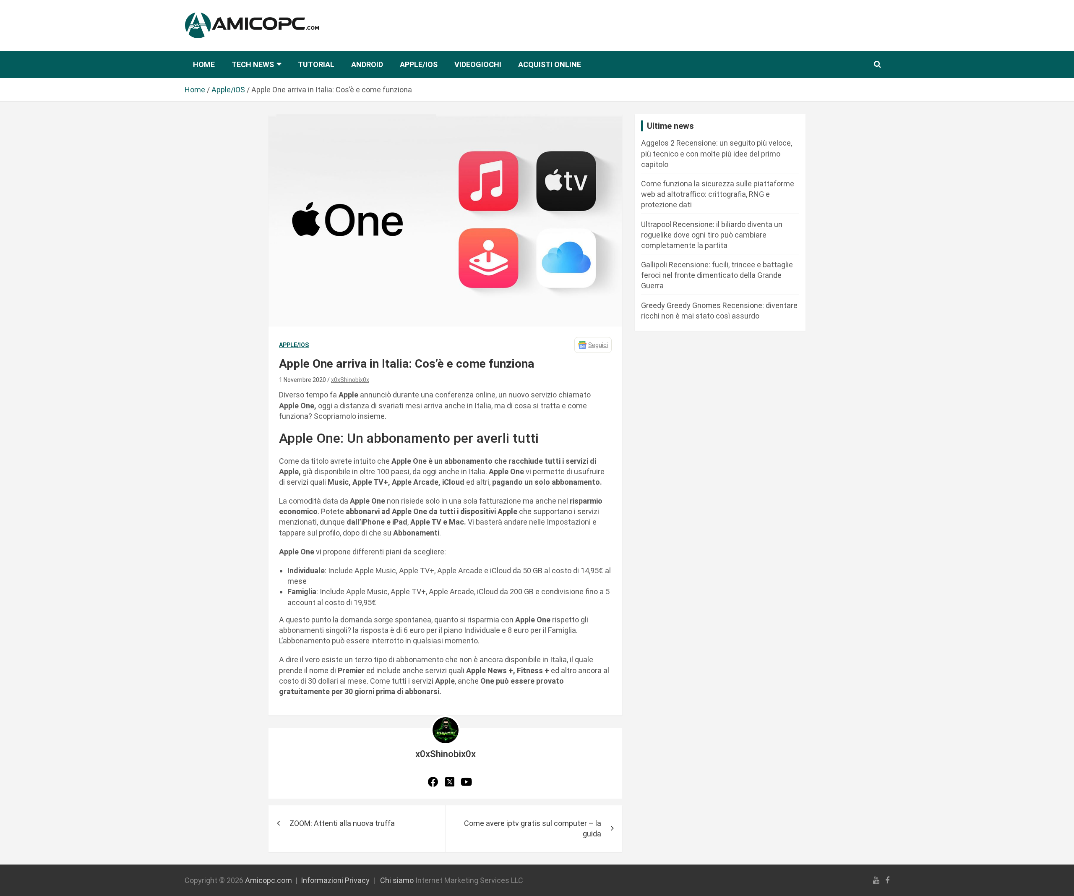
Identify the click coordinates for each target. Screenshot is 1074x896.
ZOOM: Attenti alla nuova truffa (342, 823)
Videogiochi (477, 64)
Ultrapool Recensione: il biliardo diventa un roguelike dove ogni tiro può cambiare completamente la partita (711, 235)
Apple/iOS (419, 64)
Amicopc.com (268, 880)
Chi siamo (397, 880)
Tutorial (316, 64)
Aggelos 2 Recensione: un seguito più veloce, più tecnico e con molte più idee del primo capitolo (716, 153)
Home (204, 64)
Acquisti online (549, 64)
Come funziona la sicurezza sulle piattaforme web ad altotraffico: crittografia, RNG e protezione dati (717, 194)
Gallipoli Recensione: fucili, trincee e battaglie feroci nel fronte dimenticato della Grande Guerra (717, 275)
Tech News (253, 64)
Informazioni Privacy (335, 880)
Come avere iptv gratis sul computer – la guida (532, 828)
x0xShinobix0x (350, 379)
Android (367, 64)
